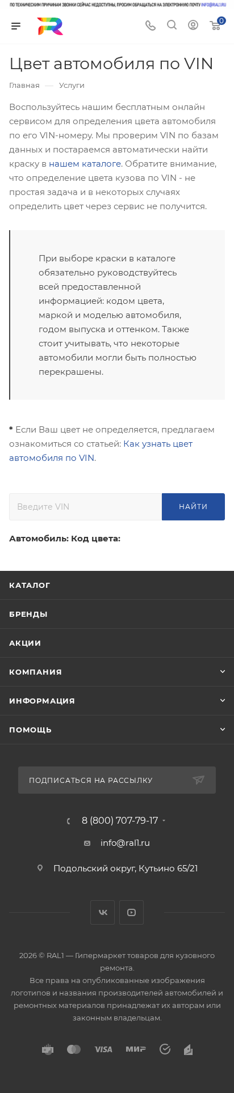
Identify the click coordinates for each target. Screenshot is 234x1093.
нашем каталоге (85, 163)
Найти (193, 506)
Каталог (30, 585)
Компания (35, 671)
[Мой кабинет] (193, 26)
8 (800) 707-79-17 (120, 820)
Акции (25, 642)
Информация (42, 700)
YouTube (131, 912)
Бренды (28, 613)
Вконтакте (102, 912)
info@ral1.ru (125, 842)
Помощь (30, 729)
